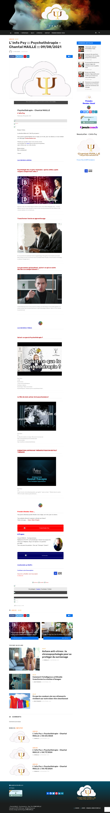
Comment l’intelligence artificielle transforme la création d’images (47, 678)
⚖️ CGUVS (76, 808)
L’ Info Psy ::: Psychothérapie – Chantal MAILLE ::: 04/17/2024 (50, 751)
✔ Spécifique (24, 33)
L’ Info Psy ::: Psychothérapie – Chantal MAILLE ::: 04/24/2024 (50, 735)
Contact (47, 33)
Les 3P (16, 39)
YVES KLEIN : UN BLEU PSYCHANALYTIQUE (90, 47)
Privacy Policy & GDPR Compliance (86, 160)
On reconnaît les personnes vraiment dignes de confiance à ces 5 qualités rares (92, 65)
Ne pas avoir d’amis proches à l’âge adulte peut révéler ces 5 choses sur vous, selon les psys (92, 75)
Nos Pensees (37, 681)
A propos (39, 33)
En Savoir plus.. (45, 555)
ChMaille (46, 660)
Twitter (50, 589)
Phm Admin (17, 51)
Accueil (16, 33)
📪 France (11, 788)
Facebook (44, 589)
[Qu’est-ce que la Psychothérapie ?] (39, 359)
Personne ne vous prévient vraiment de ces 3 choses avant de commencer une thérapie (92, 85)
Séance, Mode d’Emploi (33, 520)
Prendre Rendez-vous (30, 138)
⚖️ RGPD (82, 808)
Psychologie (32, 589)
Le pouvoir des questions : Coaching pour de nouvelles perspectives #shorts (92, 56)
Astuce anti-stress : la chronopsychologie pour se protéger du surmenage (57, 654)
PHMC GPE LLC (37, 806)
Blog (32, 33)
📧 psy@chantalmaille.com (16, 785)
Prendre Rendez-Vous (58, 33)
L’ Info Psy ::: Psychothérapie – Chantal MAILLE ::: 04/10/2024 (50, 767)
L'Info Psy (11, 39)
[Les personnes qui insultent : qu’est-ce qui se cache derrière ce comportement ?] (39, 289)
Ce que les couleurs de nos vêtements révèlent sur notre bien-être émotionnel (50, 697)
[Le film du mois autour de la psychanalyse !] (39, 416)
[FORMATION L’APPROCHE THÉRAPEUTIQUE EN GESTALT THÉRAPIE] (39, 471)
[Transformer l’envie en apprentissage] (39, 238)
